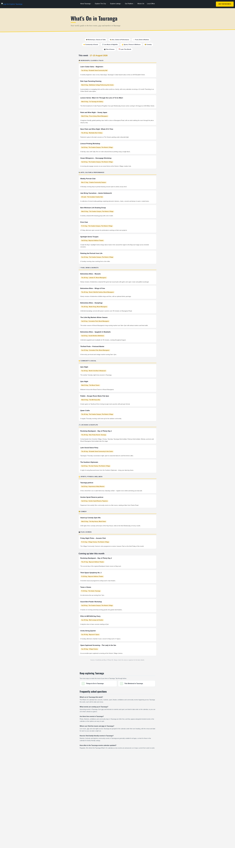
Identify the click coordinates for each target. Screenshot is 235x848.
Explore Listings (115, 3)
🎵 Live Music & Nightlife (110, 44)
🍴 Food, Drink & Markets (141, 39)
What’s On (140, 3)
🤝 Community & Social (90, 44)
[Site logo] (12, 4)
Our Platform (129, 3)
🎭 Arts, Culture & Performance (119, 39)
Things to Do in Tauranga (95, 683)
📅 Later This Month (125, 49)
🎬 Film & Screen (109, 49)
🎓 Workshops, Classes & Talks (96, 39)
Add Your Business (224, 4)
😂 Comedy (148, 44)
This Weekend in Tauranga (133, 683)
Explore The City (100, 3)
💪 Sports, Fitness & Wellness (131, 44)
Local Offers (151, 3)
